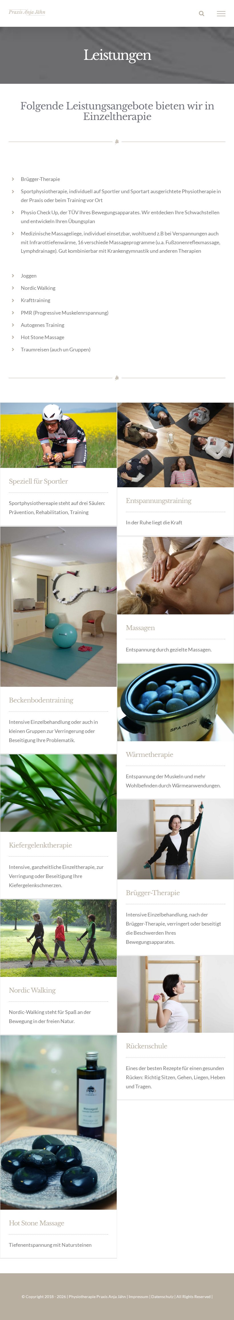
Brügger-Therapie (153, 893)
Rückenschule (146, 1046)
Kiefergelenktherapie (40, 845)
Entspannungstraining (158, 501)
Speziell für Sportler (38, 481)
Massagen (140, 628)
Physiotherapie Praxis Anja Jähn (97, 1296)
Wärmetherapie (149, 755)
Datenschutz (162, 1296)
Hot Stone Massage (36, 1223)
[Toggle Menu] (221, 13)
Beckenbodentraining (41, 700)
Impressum (138, 1296)
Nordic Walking (32, 990)
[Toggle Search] (201, 13)
